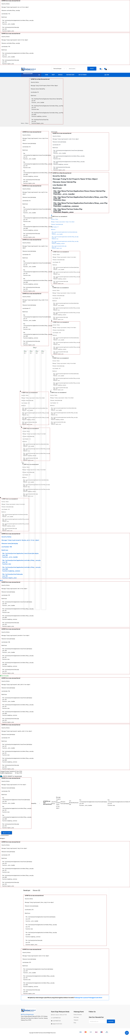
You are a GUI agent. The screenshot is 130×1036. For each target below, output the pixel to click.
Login (107, 74)
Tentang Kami (70, 74)
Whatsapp (76, 1017)
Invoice (60, 74)
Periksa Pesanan (78, 1014)
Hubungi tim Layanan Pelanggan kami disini (88, 997)
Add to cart (7, 832)
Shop (53, 74)
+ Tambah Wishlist (4, 835)
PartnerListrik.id (42, 1032)
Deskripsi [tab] (26, 890)
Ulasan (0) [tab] (36, 890)
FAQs (75, 1022)
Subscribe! (111, 1021)
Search (92, 68)
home (22, 123)
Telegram (76, 1020)
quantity (33, 803)
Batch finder (83, 74)
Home (46, 74)
